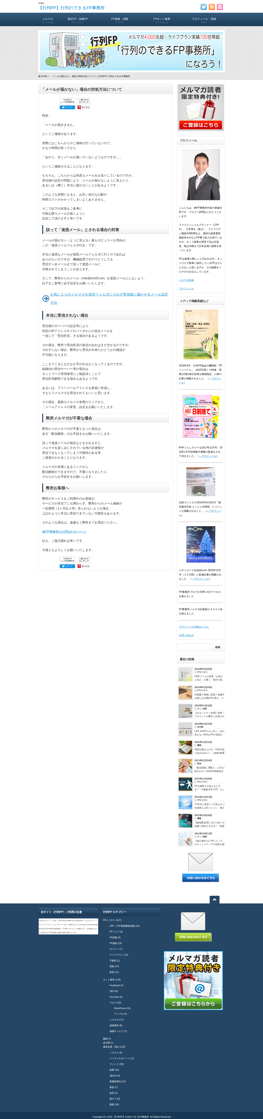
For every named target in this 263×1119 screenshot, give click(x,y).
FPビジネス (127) (112, 920)
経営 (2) (114, 1093)
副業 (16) (114, 1070)
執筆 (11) (114, 972)
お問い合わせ (186, 635)
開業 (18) (114, 1104)
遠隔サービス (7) (118, 1031)
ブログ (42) (115, 1002)
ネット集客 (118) (112, 979)
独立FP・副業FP (78, 20)
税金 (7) (114, 1087)
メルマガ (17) (117, 1019)
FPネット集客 (161, 20)
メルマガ (47, 20)
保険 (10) (114, 966)
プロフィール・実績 (204, 20)
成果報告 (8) (116, 1025)
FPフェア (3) (116, 931)
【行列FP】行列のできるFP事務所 (71, 7)
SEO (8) (114, 991)
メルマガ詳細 (186, 280)
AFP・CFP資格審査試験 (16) (125, 926)
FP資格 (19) (116, 943)
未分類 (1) (108, 1042)
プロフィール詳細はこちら (194, 626)
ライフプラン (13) (119, 954)
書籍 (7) (107, 1038)
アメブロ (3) (120, 1014)
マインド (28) (117, 1064)
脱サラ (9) (115, 1098)
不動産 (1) (115, 960)
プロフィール (186, 288)
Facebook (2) (116, 985)
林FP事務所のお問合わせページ (64, 531)
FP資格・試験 (119, 20)
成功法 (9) (115, 1075)
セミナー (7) (116, 949)
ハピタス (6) (116, 1052)
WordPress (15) (122, 1008)
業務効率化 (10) (118, 1081)
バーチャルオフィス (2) (122, 1058)
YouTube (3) (116, 997)
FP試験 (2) (115, 937)
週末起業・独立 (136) (114, 1046)
